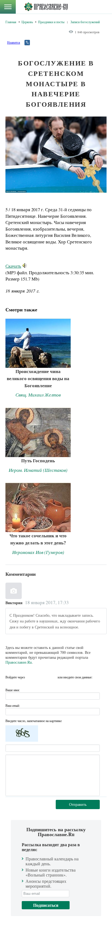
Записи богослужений (85, 22)
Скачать (13, 266)
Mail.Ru (52, 677)
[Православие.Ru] (46, 7)
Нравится (13, 42)
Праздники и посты (51, 22)
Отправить (77, 804)
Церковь (27, 22)
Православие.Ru (18, 662)
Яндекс (41, 677)
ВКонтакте (30, 677)
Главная (10, 22)
